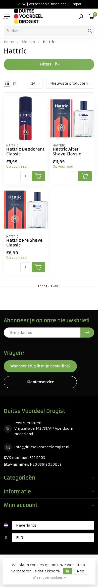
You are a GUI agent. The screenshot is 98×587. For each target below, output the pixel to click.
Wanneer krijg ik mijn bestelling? (40, 366)
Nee (80, 571)
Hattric (49, 42)
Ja (67, 571)
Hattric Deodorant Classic (25, 151)
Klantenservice (40, 382)
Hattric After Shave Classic (67, 151)
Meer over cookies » (49, 577)
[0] (91, 17)
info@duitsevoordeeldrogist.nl (41, 447)
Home (9, 42)
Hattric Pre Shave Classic (24, 242)
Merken (28, 42)
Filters (46, 64)
